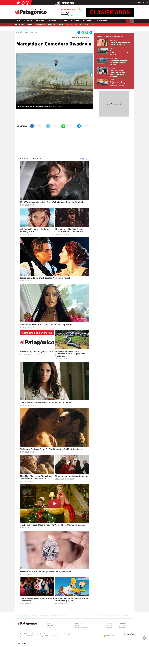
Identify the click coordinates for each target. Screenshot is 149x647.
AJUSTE (60, 24)
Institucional (122, 628)
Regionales (28, 21)
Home (18, 21)
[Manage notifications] (144, 638)
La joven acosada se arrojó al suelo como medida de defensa (120, 62)
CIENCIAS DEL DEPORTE (23, 615)
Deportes (63, 21)
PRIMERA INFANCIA (79, 615)
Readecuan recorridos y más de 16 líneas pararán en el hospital (120, 53)
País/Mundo (52, 21)
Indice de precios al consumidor (60, 615)
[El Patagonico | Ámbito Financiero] (68, 3)
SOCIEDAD (112, 68)
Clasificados (102, 21)
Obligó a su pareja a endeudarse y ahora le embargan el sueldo (118, 84)
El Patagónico (20, 32)
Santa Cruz (75, 21)
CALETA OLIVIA (89, 24)
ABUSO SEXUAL (113, 40)
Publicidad (122, 625)
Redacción (109, 628)
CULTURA (69, 24)
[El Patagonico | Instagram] (27, 3)
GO (87, 615)
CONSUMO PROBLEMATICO (40, 615)
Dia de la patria (95, 615)
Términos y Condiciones (81, 628)
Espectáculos (88, 21)
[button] (91, 74)
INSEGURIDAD (40, 24)
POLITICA (51, 24)
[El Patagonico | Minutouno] (57, 3)
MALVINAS (78, 24)
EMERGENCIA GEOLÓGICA (121, 615)
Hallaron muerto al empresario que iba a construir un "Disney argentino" (117, 73)
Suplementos (122, 623)
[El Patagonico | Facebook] (23, 3)
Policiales (40, 21)
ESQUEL (112, 79)
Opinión (49, 628)
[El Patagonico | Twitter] (18, 3)
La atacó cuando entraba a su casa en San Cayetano (120, 43)
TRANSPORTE (113, 48)
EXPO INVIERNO (107, 615)
